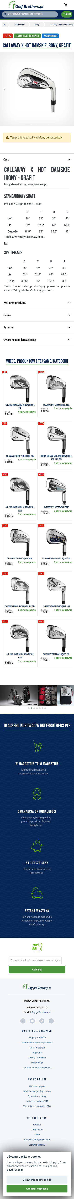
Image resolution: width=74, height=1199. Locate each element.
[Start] (5, 24)
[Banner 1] (29, 708)
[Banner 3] (34, 708)
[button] (6, 89)
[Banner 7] (45, 708)
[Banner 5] (40, 708)
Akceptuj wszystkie (37, 1188)
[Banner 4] (37, 708)
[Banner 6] (42, 708)
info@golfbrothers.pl (40, 1012)
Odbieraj (36, 969)
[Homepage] (26, 5)
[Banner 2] (31, 708)
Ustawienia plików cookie (37, 1179)
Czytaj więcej (15, 1169)
